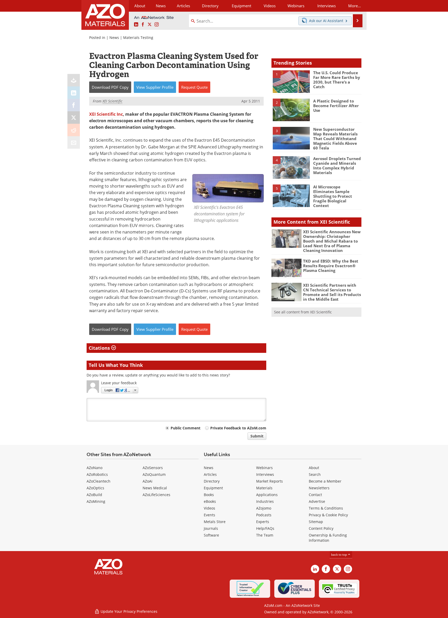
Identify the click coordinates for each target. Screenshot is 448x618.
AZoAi (147, 481)
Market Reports (269, 481)
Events (209, 514)
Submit (256, 436)
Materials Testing (138, 37)
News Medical (155, 487)
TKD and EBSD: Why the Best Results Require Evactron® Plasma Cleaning (330, 265)
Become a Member (325, 481)
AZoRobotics (97, 474)
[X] (73, 117)
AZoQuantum (154, 474)
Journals (211, 528)
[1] (291, 81)
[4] (291, 167)
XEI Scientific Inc (106, 114)
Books (209, 494)
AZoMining (96, 501)
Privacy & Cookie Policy (328, 514)
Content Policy (321, 528)
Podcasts (263, 514)
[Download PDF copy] (73, 80)
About (314, 467)
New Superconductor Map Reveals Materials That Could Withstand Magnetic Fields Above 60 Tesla (335, 138)
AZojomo (263, 508)
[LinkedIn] (73, 92)
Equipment (213, 487)
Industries (265, 501)
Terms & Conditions (326, 508)
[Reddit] (73, 130)
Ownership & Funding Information (328, 538)
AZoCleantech (98, 481)
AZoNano (94, 467)
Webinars (264, 467)
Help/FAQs (265, 528)
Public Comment (185, 427)
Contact (315, 494)
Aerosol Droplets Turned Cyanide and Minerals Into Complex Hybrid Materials (337, 165)
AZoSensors (153, 467)
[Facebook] (73, 105)
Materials (264, 487)
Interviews (265, 474)
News (114, 37)
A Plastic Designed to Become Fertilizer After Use (336, 105)
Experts (262, 521)
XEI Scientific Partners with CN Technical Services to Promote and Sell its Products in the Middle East (332, 292)
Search (315, 474)
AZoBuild (94, 494)
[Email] (73, 142)
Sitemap (316, 521)
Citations (100, 348)
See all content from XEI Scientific (303, 312)
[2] (291, 109)
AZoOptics (95, 487)
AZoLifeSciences (156, 494)
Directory (210, 5)
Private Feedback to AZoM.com (238, 427)
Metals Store (215, 521)
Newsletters (319, 487)
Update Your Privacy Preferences (128, 611)
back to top (339, 554)
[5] (291, 195)
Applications (267, 494)
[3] (291, 137)
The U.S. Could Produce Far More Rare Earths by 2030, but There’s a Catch (336, 79)
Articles (210, 474)
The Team (264, 535)
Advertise (317, 501)
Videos (209, 508)
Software (211, 535)
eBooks (210, 501)
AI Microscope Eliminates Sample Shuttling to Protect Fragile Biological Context (332, 196)
